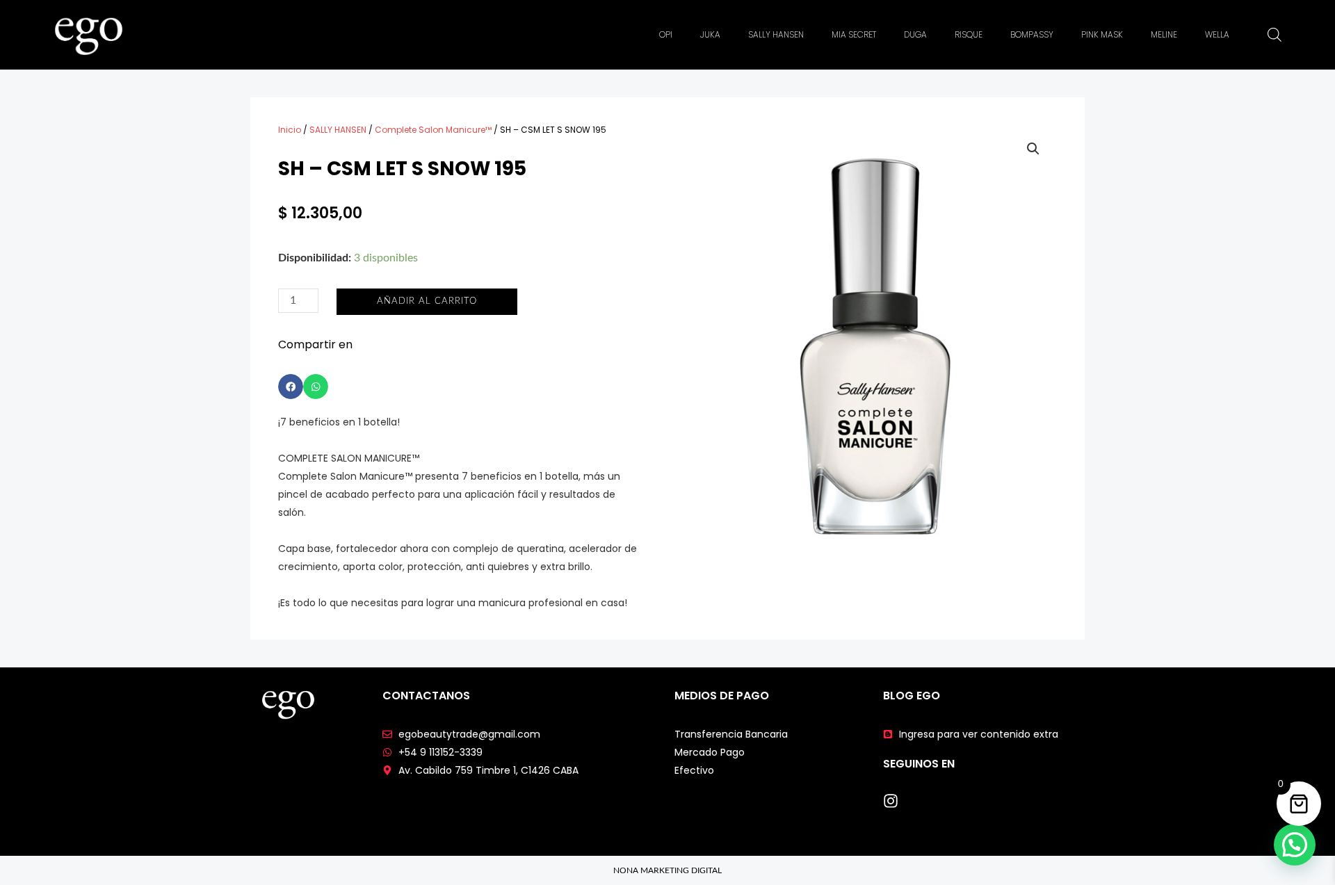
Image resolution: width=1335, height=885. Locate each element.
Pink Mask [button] (1102, 34)
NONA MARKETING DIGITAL (667, 870)
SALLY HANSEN (776, 34)
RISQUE (968, 34)
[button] (290, 386)
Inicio (289, 130)
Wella (1217, 34)
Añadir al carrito (427, 301)
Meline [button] (1164, 34)
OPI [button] (665, 34)
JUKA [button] (710, 34)
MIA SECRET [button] (854, 34)
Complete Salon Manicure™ (433, 130)
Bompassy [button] (1031, 34)
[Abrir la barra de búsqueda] (1274, 35)
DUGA (915, 34)
